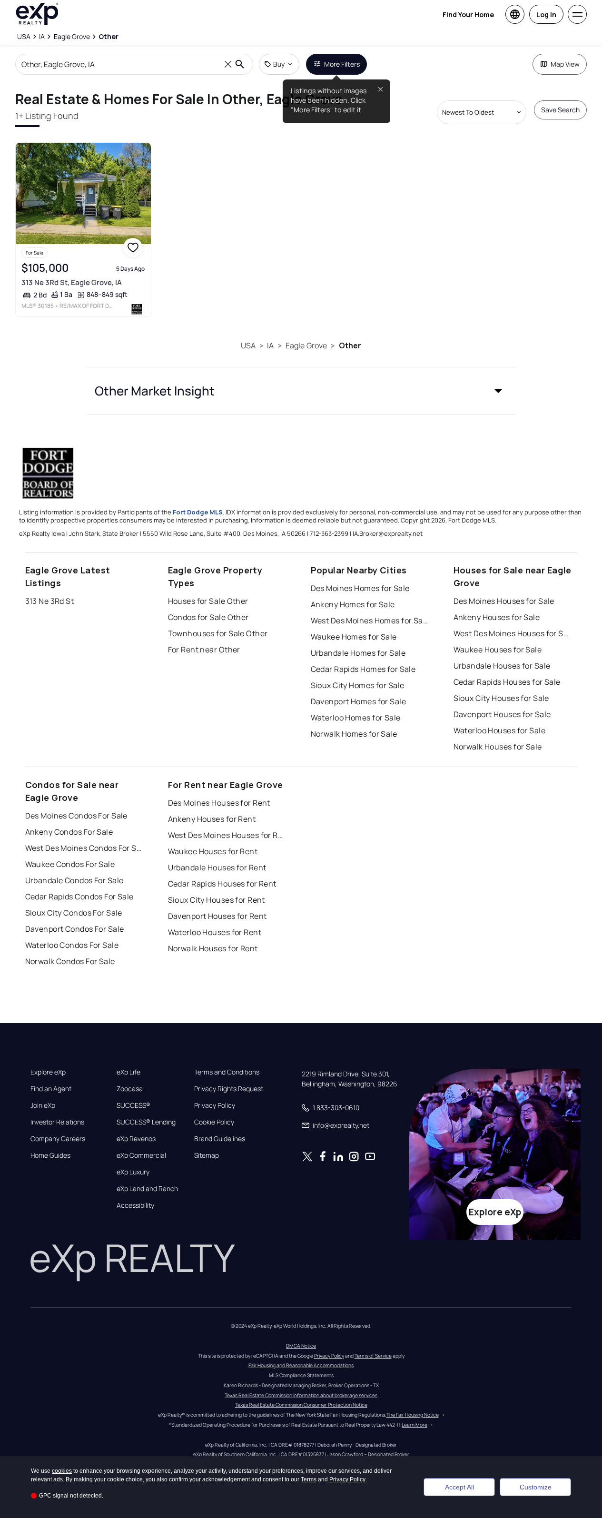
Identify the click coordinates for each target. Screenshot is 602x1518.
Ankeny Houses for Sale (497, 617)
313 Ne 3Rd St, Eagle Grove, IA (71, 282)
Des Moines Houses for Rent (219, 803)
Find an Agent (50, 1088)
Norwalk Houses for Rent (213, 948)
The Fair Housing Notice (412, 1414)
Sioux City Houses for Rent (216, 900)
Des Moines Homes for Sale (360, 588)
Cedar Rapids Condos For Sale (79, 896)
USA (248, 345)
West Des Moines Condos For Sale (84, 848)
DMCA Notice (301, 1345)
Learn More (414, 1424)
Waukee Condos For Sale (70, 864)
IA (270, 345)
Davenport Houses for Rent (217, 916)
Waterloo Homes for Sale (356, 717)
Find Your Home (468, 14)
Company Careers (57, 1138)
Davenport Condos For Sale (74, 929)
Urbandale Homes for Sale (358, 653)
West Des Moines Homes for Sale (370, 620)
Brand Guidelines (219, 1138)
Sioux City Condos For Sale (73, 912)
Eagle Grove (306, 345)
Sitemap (206, 1155)
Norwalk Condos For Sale (70, 961)
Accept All (459, 1487)
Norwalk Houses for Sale (498, 746)
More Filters (342, 64)
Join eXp (42, 1105)
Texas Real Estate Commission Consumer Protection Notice (301, 1404)
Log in (546, 14)
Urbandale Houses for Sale (502, 665)
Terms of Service (373, 1355)
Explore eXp (48, 1072)
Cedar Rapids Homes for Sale (363, 669)
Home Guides (50, 1155)
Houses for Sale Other (208, 601)
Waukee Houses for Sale (498, 649)
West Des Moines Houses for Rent (227, 835)
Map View (565, 64)
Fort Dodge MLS (198, 512)
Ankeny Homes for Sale (353, 604)
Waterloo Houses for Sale (500, 730)
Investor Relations (57, 1122)
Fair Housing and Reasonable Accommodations (301, 1365)
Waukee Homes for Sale (354, 636)
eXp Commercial (141, 1155)
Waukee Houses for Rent (213, 851)
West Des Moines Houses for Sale (513, 633)
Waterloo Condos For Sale (72, 945)
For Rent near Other (204, 649)
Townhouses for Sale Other (218, 633)
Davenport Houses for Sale (502, 714)
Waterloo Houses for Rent (215, 932)
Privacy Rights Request (228, 1088)
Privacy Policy (214, 1105)
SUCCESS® (133, 1105)
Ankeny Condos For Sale (69, 832)
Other (350, 345)
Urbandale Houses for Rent (217, 867)
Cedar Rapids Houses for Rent (222, 883)
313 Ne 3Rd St (49, 601)
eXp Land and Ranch (147, 1188)
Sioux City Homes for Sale (358, 685)
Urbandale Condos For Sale (74, 880)
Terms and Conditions (226, 1072)
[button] (301, 390)
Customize (536, 1487)
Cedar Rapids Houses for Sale (507, 682)
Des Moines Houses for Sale (504, 601)
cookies (62, 1471)
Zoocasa (130, 1088)
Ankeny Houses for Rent (212, 819)
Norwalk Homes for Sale (354, 734)
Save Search (560, 109)
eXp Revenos (136, 1138)
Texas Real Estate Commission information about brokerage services (301, 1395)
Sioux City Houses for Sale (501, 698)
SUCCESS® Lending (146, 1122)
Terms (308, 1479)
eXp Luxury (133, 1172)
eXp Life (128, 1072)
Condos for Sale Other (208, 617)
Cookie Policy (214, 1122)
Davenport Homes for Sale (358, 701)
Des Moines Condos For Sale (76, 815)
